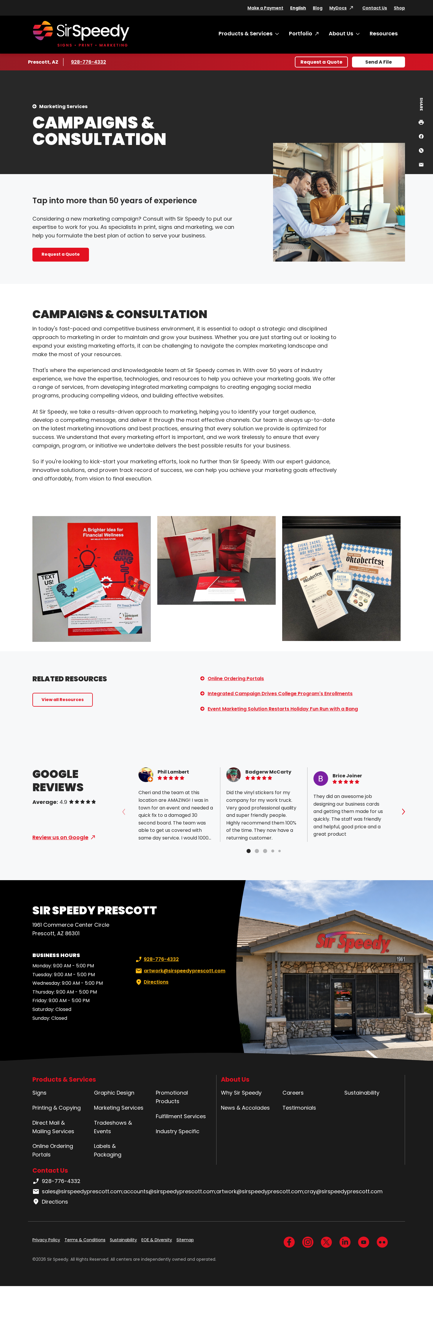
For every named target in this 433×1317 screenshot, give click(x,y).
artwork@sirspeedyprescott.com (184, 970)
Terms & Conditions (85, 1240)
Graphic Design (114, 1092)
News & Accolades (245, 1107)
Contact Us (374, 8)
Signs (39, 1092)
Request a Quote (321, 62)
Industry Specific (177, 1131)
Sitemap (185, 1240)
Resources (384, 33)
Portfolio (300, 33)
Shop (399, 8)
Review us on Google (60, 837)
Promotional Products (172, 1097)
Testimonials (299, 1107)
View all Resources (63, 700)
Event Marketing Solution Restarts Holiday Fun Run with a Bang (283, 708)
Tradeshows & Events (113, 1127)
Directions (156, 982)
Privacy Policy (46, 1240)
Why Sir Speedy (241, 1092)
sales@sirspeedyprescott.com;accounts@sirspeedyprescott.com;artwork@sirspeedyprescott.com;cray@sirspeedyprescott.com (212, 1191)
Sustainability (361, 1092)
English (298, 8)
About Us (341, 33)
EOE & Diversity (156, 1240)
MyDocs (338, 8)
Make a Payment (265, 8)
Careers (293, 1092)
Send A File (378, 62)
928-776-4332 (88, 62)
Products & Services (245, 33)
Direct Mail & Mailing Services (53, 1127)
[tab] (249, 851)
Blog (318, 8)
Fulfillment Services (181, 1116)
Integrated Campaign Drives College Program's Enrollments (280, 693)
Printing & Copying (56, 1107)
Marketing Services (63, 106)
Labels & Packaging (107, 1150)
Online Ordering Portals (236, 678)
